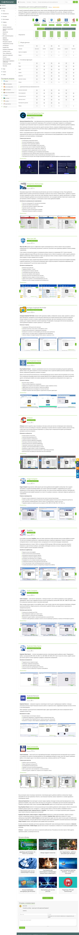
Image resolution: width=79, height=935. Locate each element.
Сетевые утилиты (6, 51)
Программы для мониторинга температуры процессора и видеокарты (48, 872)
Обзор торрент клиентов (47, 852)
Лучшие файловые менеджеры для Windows (27, 890)
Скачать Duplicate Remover (33, 698)
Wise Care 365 (31, 238)
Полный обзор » (23, 158)
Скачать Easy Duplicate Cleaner (34, 363)
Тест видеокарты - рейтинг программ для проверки (68, 852)
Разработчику (6, 47)
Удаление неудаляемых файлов (8, 29)
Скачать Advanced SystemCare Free (35, 115)
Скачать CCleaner (31, 420)
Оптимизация (6, 45)
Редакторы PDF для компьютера (68, 890)
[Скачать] (37, 25)
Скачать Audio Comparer (33, 592)
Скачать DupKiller (31, 532)
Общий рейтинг (40, 28)
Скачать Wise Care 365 (32, 240)
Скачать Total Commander (33, 748)
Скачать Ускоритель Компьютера (34, 186)
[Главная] (8, 1)
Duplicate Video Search (34, 646)
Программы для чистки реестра (48, 890)
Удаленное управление (8, 55)
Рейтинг (50, 7)
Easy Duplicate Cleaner (34, 361)
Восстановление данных (8, 35)
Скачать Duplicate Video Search (34, 648)
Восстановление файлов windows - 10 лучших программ (68, 872)
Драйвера (5, 37)
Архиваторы (5, 32)
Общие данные (48, 28)
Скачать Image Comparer (33, 481)
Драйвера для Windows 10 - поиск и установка (28, 852)
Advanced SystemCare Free (35, 113)
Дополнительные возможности (68, 28)
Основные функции (57, 28)
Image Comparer (32, 479)
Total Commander (32, 746)
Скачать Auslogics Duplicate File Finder (35, 309)
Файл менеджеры (6, 59)
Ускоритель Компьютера (35, 184)
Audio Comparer (32, 590)
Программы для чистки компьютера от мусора (28, 871)
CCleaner (30, 418)
